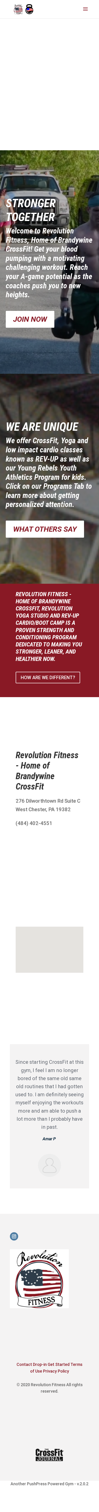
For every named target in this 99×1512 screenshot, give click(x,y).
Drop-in (40, 1364)
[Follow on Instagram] (14, 1236)
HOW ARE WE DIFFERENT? (48, 677)
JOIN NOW (30, 319)
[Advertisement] (49, 94)
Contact (25, 1364)
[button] (51, 945)
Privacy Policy (56, 1371)
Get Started (59, 1364)
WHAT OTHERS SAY (45, 529)
